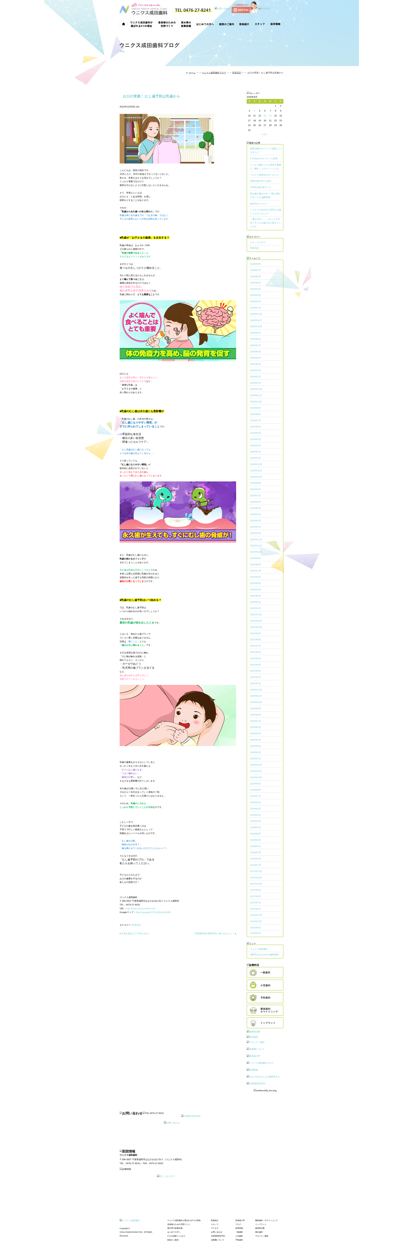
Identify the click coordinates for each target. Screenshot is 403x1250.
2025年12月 (256, 314)
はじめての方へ (205, 23)
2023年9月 (255, 483)
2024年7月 (255, 420)
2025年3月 (255, 370)
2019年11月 (256, 771)
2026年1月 (255, 307)
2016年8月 (255, 927)
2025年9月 (255, 332)
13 (265, 115)
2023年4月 (255, 514)
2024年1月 (255, 458)
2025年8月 (255, 339)
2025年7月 (255, 345)
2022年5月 (255, 583)
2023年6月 (255, 502)
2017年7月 (255, 902)
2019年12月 (256, 765)
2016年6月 (255, 933)
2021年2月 (255, 677)
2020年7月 (255, 721)
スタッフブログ (258, 242)
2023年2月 (255, 527)
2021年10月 (256, 627)
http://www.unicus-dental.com (140, 908)
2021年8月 (255, 639)
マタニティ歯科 (261, 1236)
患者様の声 (240, 1220)
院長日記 (236, 72)
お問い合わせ (216, 1232)
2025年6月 (255, 351)
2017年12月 (256, 871)
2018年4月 (255, 846)
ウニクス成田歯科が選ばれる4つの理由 (142, 23)
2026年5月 (255, 282)
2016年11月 (256, 921)
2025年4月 (255, 364)
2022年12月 (256, 539)
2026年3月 (255, 295)
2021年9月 (255, 633)
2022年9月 (255, 558)
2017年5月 (255, 909)
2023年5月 (255, 508)
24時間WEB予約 (218, 1236)
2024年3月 (255, 445)
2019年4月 (255, 815)
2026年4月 (255, 289)
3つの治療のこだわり (176, 1236)
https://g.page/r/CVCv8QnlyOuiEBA (153, 912)
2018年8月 (255, 833)
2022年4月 (255, 589)
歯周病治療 (260, 1228)
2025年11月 (256, 320)
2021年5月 (255, 658)
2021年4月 (255, 664)
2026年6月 (255, 276)
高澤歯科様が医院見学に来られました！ (214, 933)
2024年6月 (255, 426)
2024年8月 (255, 414)
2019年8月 (255, 790)
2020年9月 (255, 708)
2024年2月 (255, 451)
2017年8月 (255, 896)
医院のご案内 (227, 23)
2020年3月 (255, 746)
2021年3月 (255, 671)
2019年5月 (255, 808)
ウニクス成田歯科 (259, 949)
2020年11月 (256, 696)
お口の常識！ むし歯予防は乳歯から (151, 96)
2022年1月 (255, 608)
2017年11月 (256, 877)
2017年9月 (255, 890)
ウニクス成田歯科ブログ (214, 72)
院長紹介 (244, 23)
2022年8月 (255, 564)
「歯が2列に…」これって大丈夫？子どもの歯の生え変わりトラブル (265, 223)
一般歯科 (239, 1232)
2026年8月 (255, 264)
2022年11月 (256, 545)
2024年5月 (255, 433)
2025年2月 (255, 376)
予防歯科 (239, 1240)
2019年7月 (255, 796)
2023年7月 (255, 495)
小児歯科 (239, 1236)
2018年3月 (255, 852)
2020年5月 (255, 733)
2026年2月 (255, 301)
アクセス (215, 1228)
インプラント (261, 1224)
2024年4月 (255, 439)
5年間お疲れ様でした (260, 187)
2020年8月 (255, 714)
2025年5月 (255, 358)
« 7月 (264, 134)
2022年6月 (255, 577)
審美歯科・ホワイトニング (266, 1220)
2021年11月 (256, 621)
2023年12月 (256, 464)
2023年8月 (255, 489)
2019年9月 (255, 783)
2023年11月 (256, 470)
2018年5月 (255, 840)
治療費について (217, 1240)
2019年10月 (256, 777)
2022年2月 (255, 602)
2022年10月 (256, 552)
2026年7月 (255, 270)
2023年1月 (255, 533)
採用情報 (275, 23)
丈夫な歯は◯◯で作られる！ (136, 933)
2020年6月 (255, 727)
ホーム (124, 23)
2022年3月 (255, 596)
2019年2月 (255, 827)
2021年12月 (256, 614)
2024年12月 (256, 389)
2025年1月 (255, 383)
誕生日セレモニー (259, 203)
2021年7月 (255, 646)
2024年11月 (256, 395)
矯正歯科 (259, 1232)
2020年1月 (255, 758)
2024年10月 (256, 401)
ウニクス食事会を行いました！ (265, 175)
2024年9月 (255, 408)
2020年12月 (256, 689)
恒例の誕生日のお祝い (261, 181)
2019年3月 (255, 821)
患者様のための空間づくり (167, 23)
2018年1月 (255, 865)
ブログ (238, 1224)
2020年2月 (255, 752)
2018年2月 (255, 858)
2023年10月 (256, 477)
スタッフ (260, 23)
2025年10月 (256, 326)
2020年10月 (256, 702)
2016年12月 (256, 915)
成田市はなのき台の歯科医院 (264, 954)
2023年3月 (255, 520)
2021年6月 (255, 652)
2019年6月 (255, 802)
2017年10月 (256, 883)
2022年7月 (255, 571)
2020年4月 (255, 740)
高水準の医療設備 (186, 23)
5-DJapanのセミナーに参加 (264, 158)
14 (270, 115)
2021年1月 (255, 683)
